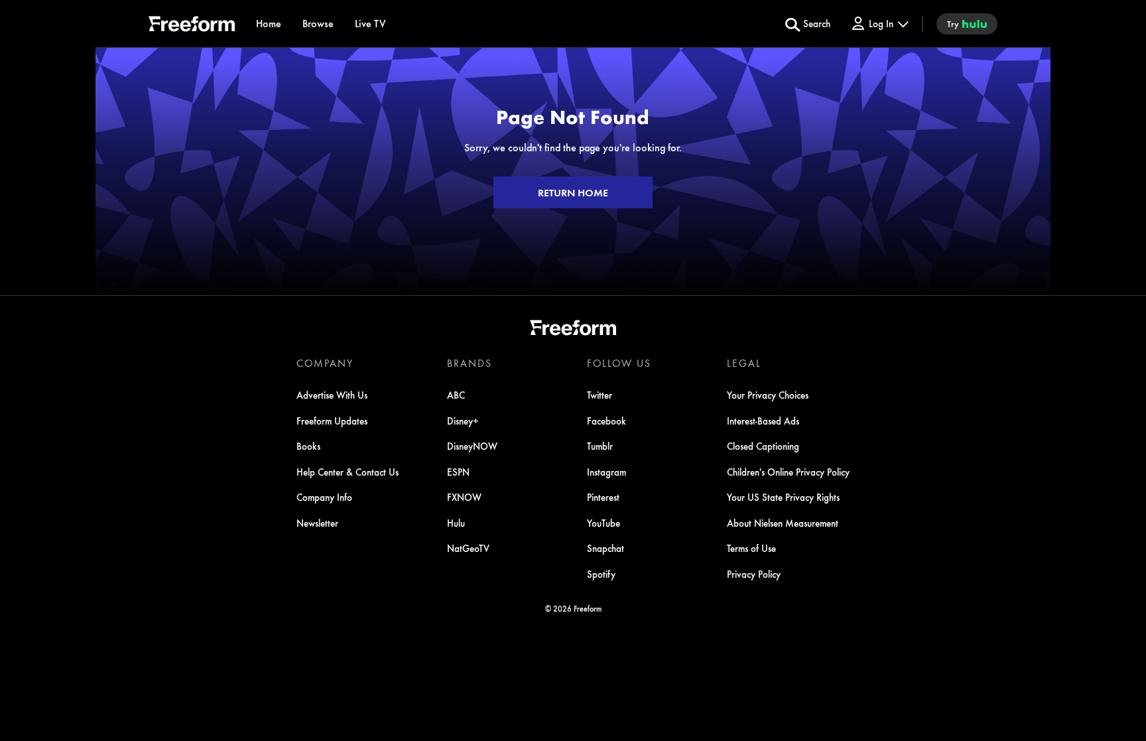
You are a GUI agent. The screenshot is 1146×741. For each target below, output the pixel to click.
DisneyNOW (472, 445)
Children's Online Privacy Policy (788, 471)
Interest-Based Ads (763, 420)
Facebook (606, 420)
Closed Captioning (763, 445)
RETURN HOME (573, 192)
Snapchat (605, 548)
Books (308, 445)
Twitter (599, 394)
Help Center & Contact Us (347, 471)
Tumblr (600, 445)
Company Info (324, 497)
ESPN (458, 471)
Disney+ (463, 420)
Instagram (606, 471)
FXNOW (464, 497)
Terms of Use (751, 548)
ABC (456, 394)
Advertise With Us (331, 394)
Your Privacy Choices (767, 394)
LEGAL (744, 363)
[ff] (192, 25)
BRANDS (469, 363)
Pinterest (603, 497)
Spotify (601, 573)
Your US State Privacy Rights (783, 497)
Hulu (456, 522)
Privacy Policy (754, 573)
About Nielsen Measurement (782, 522)
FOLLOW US (619, 363)
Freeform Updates (331, 420)
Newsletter (317, 522)
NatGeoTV (468, 548)
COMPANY (324, 363)
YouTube (603, 522)
